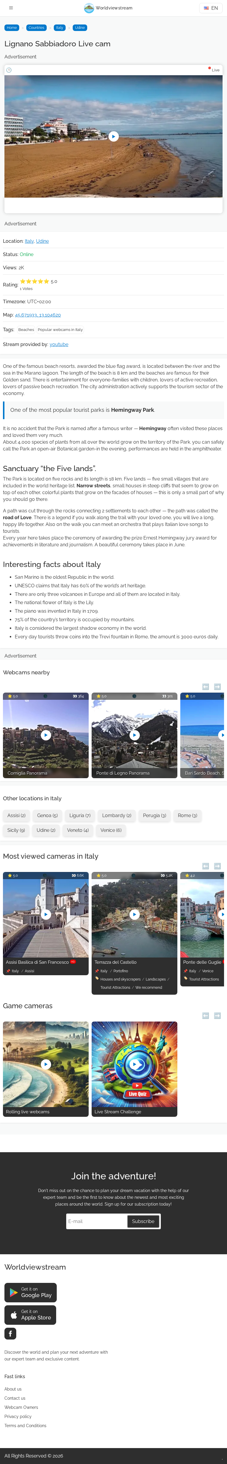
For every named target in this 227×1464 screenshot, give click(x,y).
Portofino (121, 971)
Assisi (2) (16, 815)
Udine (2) (46, 830)
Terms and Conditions (25, 1425)
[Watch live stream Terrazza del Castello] (134, 956)
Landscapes (156, 979)
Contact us (14, 1398)
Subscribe (143, 1221)
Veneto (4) (78, 830)
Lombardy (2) (116, 815)
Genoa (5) (47, 815)
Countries (36, 28)
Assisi (29, 971)
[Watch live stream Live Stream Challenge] (134, 1105)
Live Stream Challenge (118, 1111)
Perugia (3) (154, 815)
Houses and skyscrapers (120, 979)
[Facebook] (10, 1334)
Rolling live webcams (27, 1111)
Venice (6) (110, 830)
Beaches (26, 329)
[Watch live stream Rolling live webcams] (46, 1105)
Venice (207, 971)
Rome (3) (187, 815)
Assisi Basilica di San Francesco (40, 962)
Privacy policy (18, 1416)
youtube (59, 344)
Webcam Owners (21, 1407)
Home (12, 28)
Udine (80, 28)
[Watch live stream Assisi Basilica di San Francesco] (46, 956)
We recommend (148, 988)
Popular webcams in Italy (60, 329)
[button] (205, 686)
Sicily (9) (16, 830)
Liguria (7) (79, 815)
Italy (59, 28)
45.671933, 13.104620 (38, 315)
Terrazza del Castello (116, 962)
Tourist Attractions (115, 988)
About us (13, 1389)
